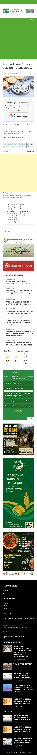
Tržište (12, 193)
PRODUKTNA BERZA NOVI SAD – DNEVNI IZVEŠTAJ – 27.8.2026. (19, 303)
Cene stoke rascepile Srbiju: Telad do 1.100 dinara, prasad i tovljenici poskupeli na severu (20, 334)
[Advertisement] (18, 41)
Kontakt (5, 605)
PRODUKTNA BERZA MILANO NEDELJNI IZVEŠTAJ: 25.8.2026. (19, 283)
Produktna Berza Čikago (20, 195)
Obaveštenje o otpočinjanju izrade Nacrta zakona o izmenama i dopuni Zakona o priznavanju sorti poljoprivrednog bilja (11, 213)
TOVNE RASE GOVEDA (22, 664)
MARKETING (6, 608)
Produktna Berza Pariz (16, 197)
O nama (5, 603)
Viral (19, 752)
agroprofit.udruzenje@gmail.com (17, 627)
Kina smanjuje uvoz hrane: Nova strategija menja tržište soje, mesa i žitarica (19, 293)
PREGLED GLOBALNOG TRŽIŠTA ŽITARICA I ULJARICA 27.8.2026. (19, 312)
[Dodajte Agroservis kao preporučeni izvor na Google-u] (18, 116)
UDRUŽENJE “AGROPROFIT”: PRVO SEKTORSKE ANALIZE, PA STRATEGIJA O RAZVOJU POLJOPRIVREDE (22, 651)
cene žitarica (11, 195)
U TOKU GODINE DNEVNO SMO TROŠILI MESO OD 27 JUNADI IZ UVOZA (19, 322)
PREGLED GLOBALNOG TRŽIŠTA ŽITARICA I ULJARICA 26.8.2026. (19, 344)
